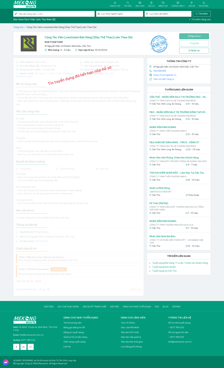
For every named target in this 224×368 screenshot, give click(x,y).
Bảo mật (114, 307)
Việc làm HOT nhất (130, 332)
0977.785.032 (28, 340)
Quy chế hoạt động (68, 307)
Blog (165, 307)
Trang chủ (18, 27)
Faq (157, 307)
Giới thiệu (49, 307)
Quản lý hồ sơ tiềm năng (75, 337)
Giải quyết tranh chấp (94, 307)
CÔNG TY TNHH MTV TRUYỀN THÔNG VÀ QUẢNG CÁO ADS (178, 161)
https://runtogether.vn (164, 75)
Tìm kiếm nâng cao (201, 19)
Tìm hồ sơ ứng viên (73, 322)
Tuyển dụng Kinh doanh (164, 267)
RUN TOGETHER (54, 42)
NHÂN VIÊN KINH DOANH (162, 127)
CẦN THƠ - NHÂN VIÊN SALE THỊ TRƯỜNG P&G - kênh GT (178, 97)
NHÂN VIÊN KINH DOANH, (163, 221)
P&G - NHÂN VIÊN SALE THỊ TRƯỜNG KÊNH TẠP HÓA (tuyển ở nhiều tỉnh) (178, 112)
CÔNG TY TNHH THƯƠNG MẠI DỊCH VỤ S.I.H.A (171, 225)
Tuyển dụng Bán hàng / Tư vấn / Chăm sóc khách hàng (180, 263)
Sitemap (176, 307)
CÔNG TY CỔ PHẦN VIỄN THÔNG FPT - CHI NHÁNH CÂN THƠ (176, 241)
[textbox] (122, 13)
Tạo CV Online (128, 322)
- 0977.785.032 (176, 327)
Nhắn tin (195, 50)
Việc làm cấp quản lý (131, 337)
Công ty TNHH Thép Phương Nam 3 (168, 131)
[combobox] (122, 14)
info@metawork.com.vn (31, 334)
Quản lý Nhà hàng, (159, 188)
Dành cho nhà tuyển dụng (137, 307)
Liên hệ (67, 346)
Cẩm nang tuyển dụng (74, 341)
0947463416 (159, 70)
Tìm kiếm (203, 13)
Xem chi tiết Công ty (163, 79)
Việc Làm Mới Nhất (130, 327)
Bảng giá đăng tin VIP (74, 327)
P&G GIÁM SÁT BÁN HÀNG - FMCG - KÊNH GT (174, 142)
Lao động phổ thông (131, 346)
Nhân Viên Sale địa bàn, (162, 236)
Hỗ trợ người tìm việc (178, 332)
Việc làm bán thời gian (132, 341)
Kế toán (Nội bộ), (159, 203)
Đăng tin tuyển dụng (74, 332)
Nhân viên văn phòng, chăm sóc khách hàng (174, 157)
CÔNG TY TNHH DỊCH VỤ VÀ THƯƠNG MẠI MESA (172, 100)
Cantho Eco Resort (160, 191)
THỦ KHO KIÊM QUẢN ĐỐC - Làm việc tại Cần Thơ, (176, 172)
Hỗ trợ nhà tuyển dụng (179, 322)
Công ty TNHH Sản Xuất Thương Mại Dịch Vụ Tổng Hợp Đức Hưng (176, 208)
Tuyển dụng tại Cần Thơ (164, 271)
